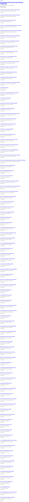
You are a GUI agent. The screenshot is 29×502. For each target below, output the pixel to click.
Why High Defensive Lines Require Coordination (7, 108)
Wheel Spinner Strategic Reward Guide (6, 300)
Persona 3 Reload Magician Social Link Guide (7, 170)
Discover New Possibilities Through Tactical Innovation (8, 196)
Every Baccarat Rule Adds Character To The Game (7, 227)
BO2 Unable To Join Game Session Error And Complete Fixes (9, 144)
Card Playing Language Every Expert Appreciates (7, 258)
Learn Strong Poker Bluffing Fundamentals (6, 274)
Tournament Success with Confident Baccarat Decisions (8, 331)
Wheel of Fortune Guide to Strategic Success (6, 393)
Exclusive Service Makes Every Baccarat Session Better (8, 284)
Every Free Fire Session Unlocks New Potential (7, 201)
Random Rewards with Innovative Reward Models (7, 336)
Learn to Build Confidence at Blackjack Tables (7, 471)
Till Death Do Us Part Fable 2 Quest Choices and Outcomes (9, 66)
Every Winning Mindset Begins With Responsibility (7, 243)
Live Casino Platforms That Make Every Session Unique (8, 440)
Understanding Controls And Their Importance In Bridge (8, 103)
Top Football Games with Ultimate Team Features (7, 497)
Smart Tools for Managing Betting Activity (6, 481)
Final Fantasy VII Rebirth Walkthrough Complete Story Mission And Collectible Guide (13, 160)
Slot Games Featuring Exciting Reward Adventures (7, 445)
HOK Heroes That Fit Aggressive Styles (6, 217)
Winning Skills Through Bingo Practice (6, 289)
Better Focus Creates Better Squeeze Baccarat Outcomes (8, 279)
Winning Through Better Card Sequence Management (8, 388)
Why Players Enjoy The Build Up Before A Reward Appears (9, 51)
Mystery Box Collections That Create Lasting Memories (8, 398)
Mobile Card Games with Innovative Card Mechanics (8, 357)
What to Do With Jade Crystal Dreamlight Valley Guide (8, 56)
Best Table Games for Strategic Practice (6, 424)
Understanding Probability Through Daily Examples (8, 367)
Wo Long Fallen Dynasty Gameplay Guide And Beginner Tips (9, 149)
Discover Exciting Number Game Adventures (6, 455)
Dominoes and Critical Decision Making (6, 429)
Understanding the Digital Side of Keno (6, 383)
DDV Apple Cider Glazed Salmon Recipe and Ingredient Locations (10, 113)
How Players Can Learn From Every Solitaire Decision (8, 118)
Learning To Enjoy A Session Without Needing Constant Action (9, 92)
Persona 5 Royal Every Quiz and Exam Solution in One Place (9, 191)
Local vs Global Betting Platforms (5, 486)
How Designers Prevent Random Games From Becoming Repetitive (10, 82)
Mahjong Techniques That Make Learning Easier (7, 414)
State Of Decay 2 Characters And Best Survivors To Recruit (9, 139)
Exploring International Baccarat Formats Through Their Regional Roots (11, 30)
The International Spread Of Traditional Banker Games (8, 77)
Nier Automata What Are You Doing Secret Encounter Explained (9, 61)
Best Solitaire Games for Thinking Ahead (6, 419)
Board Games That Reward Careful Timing (6, 450)
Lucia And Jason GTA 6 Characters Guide (6, 175)
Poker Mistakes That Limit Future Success (6, 248)
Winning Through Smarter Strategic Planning (7, 253)
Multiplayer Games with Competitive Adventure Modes (8, 305)
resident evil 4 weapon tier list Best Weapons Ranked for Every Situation (10, 25)
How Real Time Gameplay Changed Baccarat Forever (8, 232)
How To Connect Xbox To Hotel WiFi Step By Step (7, 134)
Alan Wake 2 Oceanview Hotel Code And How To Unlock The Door (10, 9)
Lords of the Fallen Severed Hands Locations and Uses (8, 20)
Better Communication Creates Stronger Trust (7, 206)
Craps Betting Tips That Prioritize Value (6, 362)
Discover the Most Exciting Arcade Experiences (7, 476)
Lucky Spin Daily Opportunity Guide (5, 315)
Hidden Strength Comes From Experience (6, 222)
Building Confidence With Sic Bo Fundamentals (7, 346)
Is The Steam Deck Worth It (4, 87)
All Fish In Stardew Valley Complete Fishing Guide (7, 165)
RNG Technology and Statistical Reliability (6, 341)
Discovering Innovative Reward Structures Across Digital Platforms (10, 35)
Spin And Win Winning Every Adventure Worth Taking (8, 310)
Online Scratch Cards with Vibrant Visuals (6, 372)
